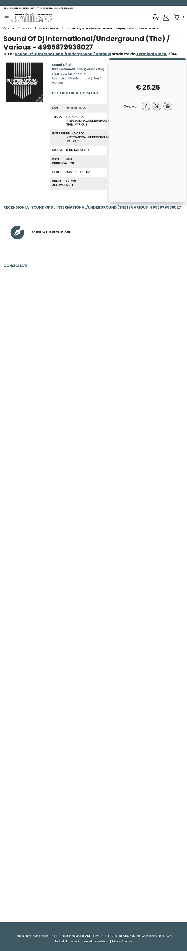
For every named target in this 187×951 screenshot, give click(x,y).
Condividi (130, 106)
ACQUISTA (95, 370)
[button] (178, 17)
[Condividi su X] (157, 106)
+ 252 (69, 181)
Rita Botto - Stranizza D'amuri (93, 550)
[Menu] (6, 17)
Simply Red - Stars (93, 762)
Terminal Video (77, 150)
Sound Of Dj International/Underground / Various (63, 54)
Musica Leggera (78, 172)
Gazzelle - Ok (93, 868)
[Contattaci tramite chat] (155, 17)
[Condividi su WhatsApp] (168, 106)
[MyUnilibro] (166, 17)
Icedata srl (102, 941)
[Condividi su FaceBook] (146, 106)
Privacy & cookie (122, 941)
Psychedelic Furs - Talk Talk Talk (93, 443)
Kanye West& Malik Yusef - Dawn (93, 337)
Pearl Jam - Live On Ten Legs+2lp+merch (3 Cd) (93, 656)
